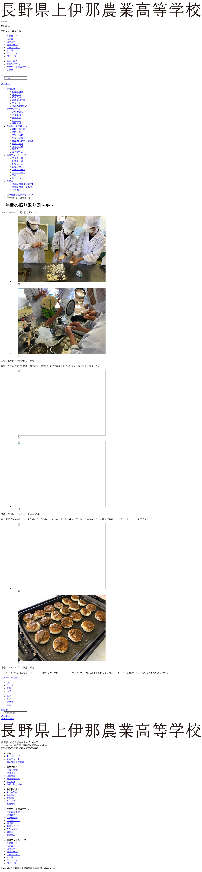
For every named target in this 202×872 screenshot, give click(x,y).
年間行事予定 (18, 129)
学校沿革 (16, 94)
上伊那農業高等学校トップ (20, 195)
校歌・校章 (17, 91)
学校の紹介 (12, 61)
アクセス (5, 78)
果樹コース (12, 39)
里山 (9, 705)
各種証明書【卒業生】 (23, 184)
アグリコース (13, 50)
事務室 (10, 70)
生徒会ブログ (18, 138)
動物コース (12, 44)
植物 (9, 691)
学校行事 (16, 132)
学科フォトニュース (16, 155)
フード (10, 685)
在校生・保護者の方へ (18, 67)
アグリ (10, 702)
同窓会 (15, 149)
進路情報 (16, 123)
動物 (9, 696)
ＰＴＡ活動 (17, 146)
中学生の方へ (13, 64)
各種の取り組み (19, 106)
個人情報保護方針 (15, 762)
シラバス (16, 120)
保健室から (17, 152)
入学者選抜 (17, 112)
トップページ (13, 756)
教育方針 (16, 117)
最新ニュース (13, 759)
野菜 (9, 688)
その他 (15, 190)
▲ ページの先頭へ (10, 678)
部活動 (10, 823)
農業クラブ (17, 143)
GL (8, 682)
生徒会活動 (17, 135)
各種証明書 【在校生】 (23, 187)
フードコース (13, 47)
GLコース (11, 56)
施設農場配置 (18, 100)
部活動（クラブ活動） (23, 141)
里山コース (12, 53)
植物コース (12, 42)
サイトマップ (7, 718)
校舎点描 (16, 97)
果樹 (9, 699)
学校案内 (16, 115)
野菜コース (12, 36)
